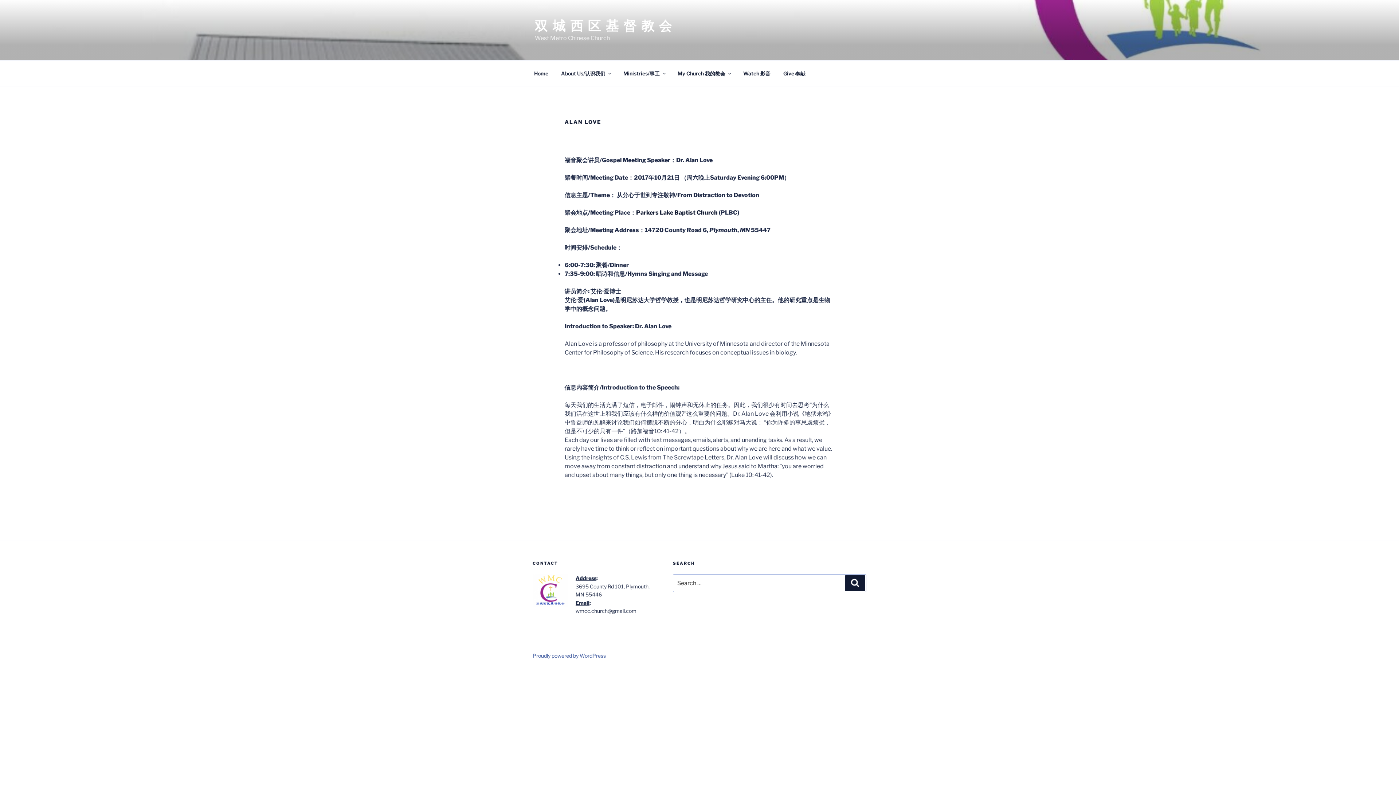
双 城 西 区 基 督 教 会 (604, 25)
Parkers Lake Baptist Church (677, 212)
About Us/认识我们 (583, 73)
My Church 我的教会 (701, 73)
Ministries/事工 (641, 73)
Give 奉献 (794, 73)
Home (541, 73)
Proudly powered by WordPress (569, 656)
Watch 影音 (757, 73)
